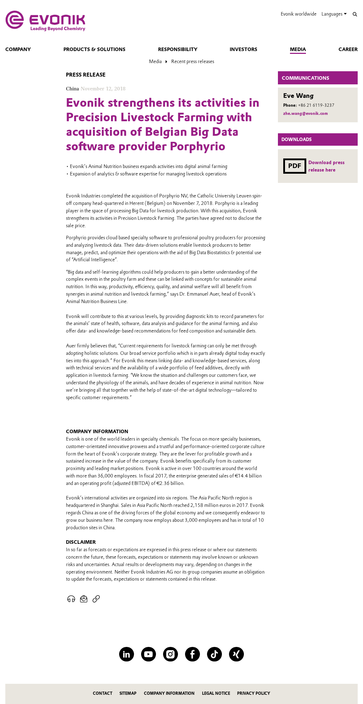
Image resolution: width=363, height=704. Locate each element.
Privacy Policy (253, 693)
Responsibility (177, 49)
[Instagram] (170, 654)
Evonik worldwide (299, 14)
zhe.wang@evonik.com (305, 113)
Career (348, 49)
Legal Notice (216, 693)
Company (18, 49)
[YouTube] (148, 654)
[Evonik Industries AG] (45, 21)
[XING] (236, 654)
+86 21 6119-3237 (316, 105)
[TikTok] (214, 654)
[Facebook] (192, 654)
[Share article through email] (84, 599)
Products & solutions (94, 49)
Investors (243, 49)
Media (298, 49)
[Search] (355, 14)
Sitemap (127, 693)
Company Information (169, 693)
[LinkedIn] (126, 654)
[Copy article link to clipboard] (96, 599)
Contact (102, 693)
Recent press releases (192, 61)
